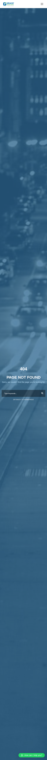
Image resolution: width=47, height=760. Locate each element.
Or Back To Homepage (23, 399)
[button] (31, 755)
